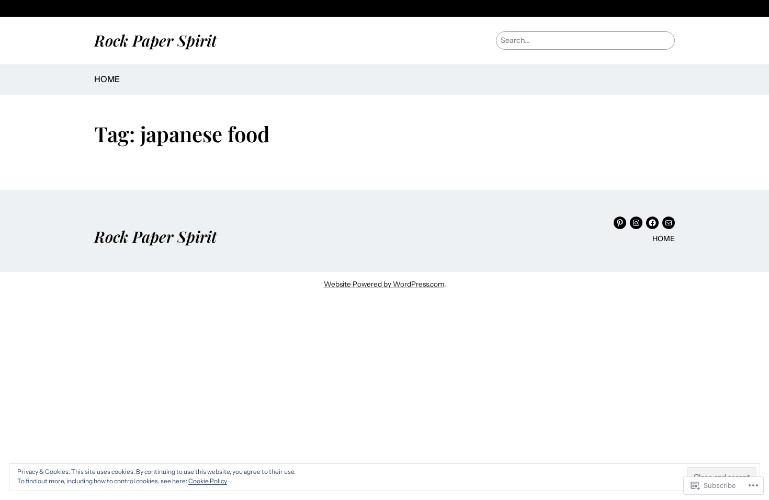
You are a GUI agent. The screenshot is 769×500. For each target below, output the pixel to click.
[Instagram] (636, 223)
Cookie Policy (207, 481)
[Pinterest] (620, 223)
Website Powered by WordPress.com (384, 284)
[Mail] (668, 223)
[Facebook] (652, 223)
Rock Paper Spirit (155, 40)
